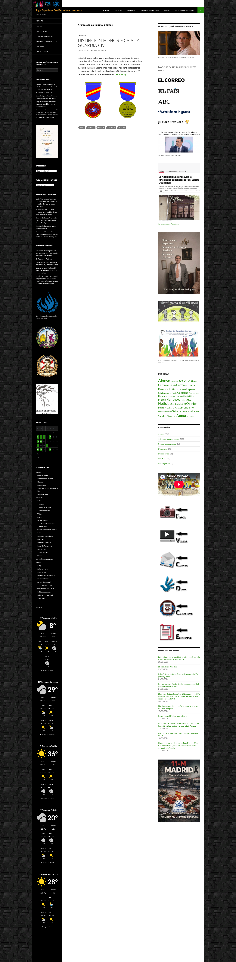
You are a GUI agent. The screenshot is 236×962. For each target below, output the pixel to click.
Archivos (118, 10)
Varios (39, 556)
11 (41, 441)
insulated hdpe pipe (43, 226)
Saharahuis (185, 411)
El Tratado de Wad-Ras (167, 667)
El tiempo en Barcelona (47, 735)
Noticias (82, 36)
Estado (161, 393)
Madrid (162, 399)
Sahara (166, 10)
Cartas (39, 517)
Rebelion (161, 411)
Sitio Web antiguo (43, 494)
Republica (168, 411)
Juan (181, 396)
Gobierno (182, 392)
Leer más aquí (121, 74)
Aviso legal (41, 598)
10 (38, 441)
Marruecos (173, 399)
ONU (183, 404)
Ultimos (122, 128)
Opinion (191, 403)
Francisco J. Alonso (44, 543)
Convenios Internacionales (47, 529)
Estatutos (40, 533)
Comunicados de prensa (150, 10)
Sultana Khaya (42, 569)
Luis (195, 396)
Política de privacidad (45, 479)
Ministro (184, 400)
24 (38, 450)
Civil (82, 128)
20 (47, 445)
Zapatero (192, 416)
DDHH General (42, 520)
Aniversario (174, 381)
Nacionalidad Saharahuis (46, 575)
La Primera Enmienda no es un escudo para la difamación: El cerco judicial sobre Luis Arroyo (178, 724)
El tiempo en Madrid (47, 671)
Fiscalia (174, 393)
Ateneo (194, 381)
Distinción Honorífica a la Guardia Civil (109, 42)
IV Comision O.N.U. (46, 585)
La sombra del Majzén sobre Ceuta (172, 716)
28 (50, 450)
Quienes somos (42, 475)
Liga (192, 396)
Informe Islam (42, 572)
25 (41, 450)
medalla (111, 128)
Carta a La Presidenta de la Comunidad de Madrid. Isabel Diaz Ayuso (46, 203)
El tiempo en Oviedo (47, 863)
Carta (161, 384)
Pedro (161, 407)
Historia (40, 482)
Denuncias (162, 449)
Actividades (41, 485)
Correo (180, 384)
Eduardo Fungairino (44, 546)
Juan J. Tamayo (42, 552)
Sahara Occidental (44, 582)
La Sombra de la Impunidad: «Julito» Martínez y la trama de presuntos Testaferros (179, 658)
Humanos (163, 395)
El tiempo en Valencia (48, 927)
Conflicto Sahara (43, 579)
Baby (39, 566)
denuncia (190, 385)
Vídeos (39, 514)
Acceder (39, 607)
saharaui (194, 411)
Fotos (39, 501)
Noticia (163, 403)
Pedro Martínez (43, 549)
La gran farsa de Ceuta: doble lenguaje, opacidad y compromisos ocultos (46, 104)
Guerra (197, 393)
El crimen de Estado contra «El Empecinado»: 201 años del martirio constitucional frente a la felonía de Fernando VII (179, 696)
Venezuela (171, 416)
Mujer (189, 400)
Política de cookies (44, 592)
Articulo (184, 381)
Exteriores (167, 393)
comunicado (170, 385)
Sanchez (162, 415)
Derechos (163, 389)
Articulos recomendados (168, 439)
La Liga (106, 10)
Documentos (163, 454)
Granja (191, 393)
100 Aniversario (44, 511)
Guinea (101, 128)
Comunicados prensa (167, 444)
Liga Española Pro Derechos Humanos (59, 10)
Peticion (178, 408)
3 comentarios (99, 51)
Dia (171, 389)
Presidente (187, 407)
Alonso (164, 380)
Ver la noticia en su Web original (168, 224)
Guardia (91, 128)
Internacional (174, 396)
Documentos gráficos (45, 536)
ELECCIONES (180, 389)
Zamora (182, 415)
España (190, 389)
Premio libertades (45, 507)
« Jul (38, 458)
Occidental (175, 404)
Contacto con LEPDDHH (184, 10)
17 (38, 445)
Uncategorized (164, 463)
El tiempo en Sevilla (47, 799)
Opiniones (131, 10)
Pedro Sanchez (169, 408)
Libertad (186, 396)
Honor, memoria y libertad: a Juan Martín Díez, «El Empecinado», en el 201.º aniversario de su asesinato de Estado (178, 745)
